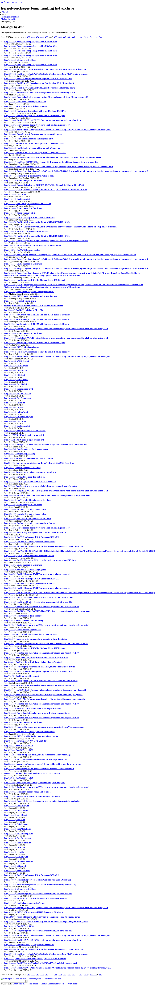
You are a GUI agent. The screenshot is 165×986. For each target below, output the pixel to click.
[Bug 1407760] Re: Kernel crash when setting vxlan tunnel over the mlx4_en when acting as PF (45, 69)
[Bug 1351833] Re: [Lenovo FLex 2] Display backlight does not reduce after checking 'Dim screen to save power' (53, 157)
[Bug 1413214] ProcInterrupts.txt (18, 833)
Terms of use (32, 984)
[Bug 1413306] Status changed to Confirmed (23, 505)
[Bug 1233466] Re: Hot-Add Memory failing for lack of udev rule (32, 148)
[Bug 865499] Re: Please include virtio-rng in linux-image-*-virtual (32, 662)
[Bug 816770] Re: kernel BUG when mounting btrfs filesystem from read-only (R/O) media (43, 694)
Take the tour (20, 979)
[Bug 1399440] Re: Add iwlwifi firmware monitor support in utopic (33, 134)
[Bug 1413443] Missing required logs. (20, 213)
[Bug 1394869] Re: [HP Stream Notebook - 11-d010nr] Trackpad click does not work (40, 963)
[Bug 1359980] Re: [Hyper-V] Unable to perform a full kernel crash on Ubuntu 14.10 (40, 681)
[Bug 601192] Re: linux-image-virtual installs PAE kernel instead (32, 773)
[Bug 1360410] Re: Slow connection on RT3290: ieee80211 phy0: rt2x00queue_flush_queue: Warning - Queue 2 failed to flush (58, 166)
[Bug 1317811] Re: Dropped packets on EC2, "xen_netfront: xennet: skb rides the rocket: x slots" (46, 625)
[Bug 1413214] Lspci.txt (14, 852)
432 (28, 37)
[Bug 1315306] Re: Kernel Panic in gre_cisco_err (25, 102)
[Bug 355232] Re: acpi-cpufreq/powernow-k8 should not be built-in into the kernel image (42, 764)
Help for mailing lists (52, 979)
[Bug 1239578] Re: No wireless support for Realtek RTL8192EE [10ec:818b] (37, 222)
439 (60, 37)
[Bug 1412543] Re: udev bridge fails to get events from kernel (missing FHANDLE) (40, 884)
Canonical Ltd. (19, 984)
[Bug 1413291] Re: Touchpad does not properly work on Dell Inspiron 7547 (37, 125)
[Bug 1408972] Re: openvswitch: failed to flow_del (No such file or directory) (37, 352)
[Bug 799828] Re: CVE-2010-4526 (18, 745)
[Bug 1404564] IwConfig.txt (16, 412)
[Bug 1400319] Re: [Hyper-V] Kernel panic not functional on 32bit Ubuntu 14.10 (39, 83)
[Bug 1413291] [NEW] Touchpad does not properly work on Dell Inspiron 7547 (38, 597)
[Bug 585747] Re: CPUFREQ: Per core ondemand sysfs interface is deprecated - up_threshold (45, 690)
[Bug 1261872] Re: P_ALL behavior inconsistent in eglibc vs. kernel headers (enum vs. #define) (45, 699)
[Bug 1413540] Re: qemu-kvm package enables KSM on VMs (30, 41)
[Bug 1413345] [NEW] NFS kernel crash (21, 347)
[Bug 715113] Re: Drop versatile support (21, 676)
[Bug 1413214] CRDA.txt (15, 866)
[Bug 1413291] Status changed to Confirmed (23, 565)
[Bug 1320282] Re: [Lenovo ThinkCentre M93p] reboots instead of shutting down (39, 88)
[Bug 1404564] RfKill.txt (14, 375)
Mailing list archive (9, 19)
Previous (93, 37)
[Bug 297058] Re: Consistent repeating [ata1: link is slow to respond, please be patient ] (41, 486)
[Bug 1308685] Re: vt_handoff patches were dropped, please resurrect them (36, 713)
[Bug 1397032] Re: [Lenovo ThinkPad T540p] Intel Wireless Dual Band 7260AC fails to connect (45, 74)
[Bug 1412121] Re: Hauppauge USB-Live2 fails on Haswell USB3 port (34, 116)
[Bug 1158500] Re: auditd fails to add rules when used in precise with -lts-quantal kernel (42, 917)
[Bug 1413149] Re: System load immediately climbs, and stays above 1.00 (35, 759)
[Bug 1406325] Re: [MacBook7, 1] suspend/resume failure (29, 945)
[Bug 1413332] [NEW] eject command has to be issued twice (30, 481)
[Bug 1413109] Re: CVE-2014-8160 (19, 926)
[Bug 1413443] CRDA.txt (15, 194)
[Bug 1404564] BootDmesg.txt (17, 426)
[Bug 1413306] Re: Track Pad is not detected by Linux (27, 500)
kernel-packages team (10, 17)
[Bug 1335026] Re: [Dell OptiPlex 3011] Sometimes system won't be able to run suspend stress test (46, 241)
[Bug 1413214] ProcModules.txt (17, 829)
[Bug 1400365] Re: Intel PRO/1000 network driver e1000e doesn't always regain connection (43, 546)
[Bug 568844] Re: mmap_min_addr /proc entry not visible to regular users (36, 657)
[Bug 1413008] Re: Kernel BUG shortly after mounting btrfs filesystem (34, 782)
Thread (5, 12)
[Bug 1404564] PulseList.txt (16, 379)
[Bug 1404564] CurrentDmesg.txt (18, 417)
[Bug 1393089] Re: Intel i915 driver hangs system (25, 509)
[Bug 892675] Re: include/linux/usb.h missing (23, 620)
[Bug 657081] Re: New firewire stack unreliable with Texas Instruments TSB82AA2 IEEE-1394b (46, 643)
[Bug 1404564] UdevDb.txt (15, 370)
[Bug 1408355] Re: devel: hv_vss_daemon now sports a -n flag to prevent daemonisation (42, 801)
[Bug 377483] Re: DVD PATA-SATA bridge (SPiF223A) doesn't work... (35, 143)
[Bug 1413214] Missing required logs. (20, 889)
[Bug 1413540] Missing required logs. (20, 60)
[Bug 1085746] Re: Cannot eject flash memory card (26, 449)
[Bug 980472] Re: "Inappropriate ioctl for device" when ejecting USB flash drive (39, 463)
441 (69, 37)
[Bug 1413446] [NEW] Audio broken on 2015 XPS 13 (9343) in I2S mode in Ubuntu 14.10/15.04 (45, 190)
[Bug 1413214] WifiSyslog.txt (16, 806)
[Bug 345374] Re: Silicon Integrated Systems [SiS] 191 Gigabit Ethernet (35, 958)
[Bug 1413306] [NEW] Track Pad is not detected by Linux (29, 555)
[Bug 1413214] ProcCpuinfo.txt (17, 843)
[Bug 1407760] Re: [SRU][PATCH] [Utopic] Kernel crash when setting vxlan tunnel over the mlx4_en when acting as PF (56, 329)
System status (72, 984)
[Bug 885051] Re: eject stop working (19, 454)
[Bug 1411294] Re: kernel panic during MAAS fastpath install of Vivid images (37, 755)
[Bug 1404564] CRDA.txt (15, 421)
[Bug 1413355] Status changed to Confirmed (23, 264)
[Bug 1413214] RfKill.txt (14, 819)
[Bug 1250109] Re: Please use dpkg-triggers (23, 616)
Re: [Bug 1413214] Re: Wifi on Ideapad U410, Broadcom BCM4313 (33, 305)
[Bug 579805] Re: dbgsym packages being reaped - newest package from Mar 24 (39, 685)
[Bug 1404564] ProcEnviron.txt (17, 393)
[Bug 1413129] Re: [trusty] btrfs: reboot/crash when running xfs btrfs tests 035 (38, 602)
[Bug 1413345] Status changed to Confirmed (23, 333)
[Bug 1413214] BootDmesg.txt (17, 870)
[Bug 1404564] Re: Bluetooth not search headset (25, 430)
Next (86, 37)
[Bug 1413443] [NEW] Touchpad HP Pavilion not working (29, 217)
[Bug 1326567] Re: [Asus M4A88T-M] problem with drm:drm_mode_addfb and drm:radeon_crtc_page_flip (51, 162)
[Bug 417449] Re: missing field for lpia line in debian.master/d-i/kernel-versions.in (39, 769)
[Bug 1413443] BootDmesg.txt (17, 199)
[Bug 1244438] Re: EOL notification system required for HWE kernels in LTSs (38, 78)
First (100, 37)
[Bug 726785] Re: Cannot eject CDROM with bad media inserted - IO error (37, 315)
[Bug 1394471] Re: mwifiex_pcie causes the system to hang (29, 176)
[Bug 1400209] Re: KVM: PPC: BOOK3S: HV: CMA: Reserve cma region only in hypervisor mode (47, 495)
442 (73, 37)
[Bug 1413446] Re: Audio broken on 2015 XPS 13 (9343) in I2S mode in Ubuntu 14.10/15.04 (44, 185)
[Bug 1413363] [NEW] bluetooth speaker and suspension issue (31, 296)
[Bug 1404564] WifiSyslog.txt (16, 361)
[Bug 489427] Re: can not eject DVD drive (22, 467)
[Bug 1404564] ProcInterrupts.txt (18, 389)
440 (64, 37)
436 (46, 37)
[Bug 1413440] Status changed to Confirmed (23, 208)
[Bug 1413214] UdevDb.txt (15, 815)
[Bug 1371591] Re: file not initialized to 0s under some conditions (32, 796)
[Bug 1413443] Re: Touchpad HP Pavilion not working (27, 204)
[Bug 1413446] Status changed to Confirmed (23, 180)
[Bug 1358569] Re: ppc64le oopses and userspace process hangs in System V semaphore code (44, 727)
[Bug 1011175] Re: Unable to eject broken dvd (24, 435)
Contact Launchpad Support (52, 984)
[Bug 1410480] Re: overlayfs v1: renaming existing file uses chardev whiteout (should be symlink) (46, 97)
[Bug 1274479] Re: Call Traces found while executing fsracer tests (32, 708)
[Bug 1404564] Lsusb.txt (14, 403)
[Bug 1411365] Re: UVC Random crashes (22, 250)
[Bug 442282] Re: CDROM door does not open (24, 477)
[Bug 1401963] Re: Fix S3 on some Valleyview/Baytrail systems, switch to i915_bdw (40, 560)
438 (55, 37)
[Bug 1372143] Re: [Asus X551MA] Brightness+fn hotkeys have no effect (35, 898)
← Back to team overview (11, 2)
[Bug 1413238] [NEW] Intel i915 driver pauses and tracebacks (31, 736)
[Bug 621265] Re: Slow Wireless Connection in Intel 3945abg (30, 634)
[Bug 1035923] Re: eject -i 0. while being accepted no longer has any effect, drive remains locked (45, 444)
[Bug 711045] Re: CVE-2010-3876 (18, 778)
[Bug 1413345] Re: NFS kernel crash (20, 301)
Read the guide (35, 979)
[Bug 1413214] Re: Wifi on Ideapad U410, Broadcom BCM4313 (31, 537)
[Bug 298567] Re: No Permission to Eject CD (23, 310)
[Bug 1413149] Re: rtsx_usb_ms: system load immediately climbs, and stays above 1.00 (41, 606)
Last (80, 37)
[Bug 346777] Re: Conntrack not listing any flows (25, 106)
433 (33, 37)
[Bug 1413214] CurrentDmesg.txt (18, 861)
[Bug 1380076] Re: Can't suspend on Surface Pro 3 (26, 231)
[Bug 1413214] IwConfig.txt (16, 857)
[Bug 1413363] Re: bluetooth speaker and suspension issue (29, 139)
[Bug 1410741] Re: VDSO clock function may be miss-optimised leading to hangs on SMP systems (46, 921)
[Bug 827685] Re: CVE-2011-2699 (18, 750)
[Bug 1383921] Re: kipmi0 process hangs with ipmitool (27, 792)
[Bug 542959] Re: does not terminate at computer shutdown (30, 472)
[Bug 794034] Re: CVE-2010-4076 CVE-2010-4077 (26, 741)
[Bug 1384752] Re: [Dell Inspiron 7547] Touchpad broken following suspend (37, 574)
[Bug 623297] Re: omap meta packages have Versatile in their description (35, 639)
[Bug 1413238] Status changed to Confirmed (23, 722)
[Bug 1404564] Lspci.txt (14, 407)
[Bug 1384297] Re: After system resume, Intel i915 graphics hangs (32, 245)
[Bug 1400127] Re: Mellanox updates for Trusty (24, 903)
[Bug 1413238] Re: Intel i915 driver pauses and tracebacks (29, 523)
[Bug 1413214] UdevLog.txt (16, 810)
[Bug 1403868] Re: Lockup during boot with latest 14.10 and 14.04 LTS (35, 111)
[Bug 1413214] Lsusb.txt (14, 847)
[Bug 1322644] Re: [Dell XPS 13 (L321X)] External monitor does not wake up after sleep (42, 120)
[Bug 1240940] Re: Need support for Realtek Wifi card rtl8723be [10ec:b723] (37, 880)
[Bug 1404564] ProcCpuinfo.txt (17, 398)
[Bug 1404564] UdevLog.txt (16, 366)
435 (42, 37)
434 (37, 37)
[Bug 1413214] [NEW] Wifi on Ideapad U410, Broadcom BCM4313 (33, 912)
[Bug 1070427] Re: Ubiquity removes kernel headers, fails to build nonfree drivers (39, 667)
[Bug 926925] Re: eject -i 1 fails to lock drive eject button (28, 458)
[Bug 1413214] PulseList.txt (16, 824)
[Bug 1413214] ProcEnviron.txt (17, 838)
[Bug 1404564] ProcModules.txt (17, 384)
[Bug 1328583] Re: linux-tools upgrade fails (22, 630)
